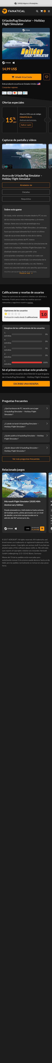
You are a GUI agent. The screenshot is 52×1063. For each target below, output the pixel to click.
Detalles (26, 192)
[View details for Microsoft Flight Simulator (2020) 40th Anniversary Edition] (24, 485)
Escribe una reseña (26, 383)
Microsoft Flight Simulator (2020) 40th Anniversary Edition (22, 503)
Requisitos (26, 199)
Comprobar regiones (10, 87)
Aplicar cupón (26, 125)
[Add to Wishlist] (46, 77)
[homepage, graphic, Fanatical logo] (13, 11)
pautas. (30, 302)
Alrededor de (26, 185)
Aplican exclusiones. (28, 120)
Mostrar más (24, 273)
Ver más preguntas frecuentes (26, 459)
